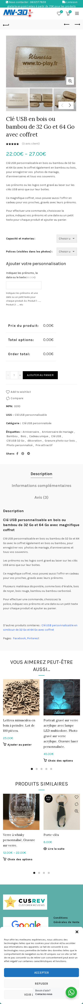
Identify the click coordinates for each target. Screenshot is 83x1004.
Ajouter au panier (40, 375)
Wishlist (61, 12)
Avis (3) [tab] (41, 497)
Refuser (41, 983)
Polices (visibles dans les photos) (28, 251)
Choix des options (60, 760)
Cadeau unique (38, 436)
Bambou (12, 436)
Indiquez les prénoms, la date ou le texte (22, 275)
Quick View (35, 696)
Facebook (19, 638)
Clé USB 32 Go (15, 440)
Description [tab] (41, 474)
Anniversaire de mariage (57, 432)
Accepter (41, 972)
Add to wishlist (21, 392)
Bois (23, 436)
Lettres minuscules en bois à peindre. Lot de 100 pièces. (19, 725)
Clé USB (56, 436)
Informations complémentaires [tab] (41, 485)
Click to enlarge (70, 81)
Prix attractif (43, 445)
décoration (34, 440)
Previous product (67, 25)
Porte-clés (51, 835)
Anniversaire (31, 432)
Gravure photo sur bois (60, 440)
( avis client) (31, 144)
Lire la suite (56, 848)
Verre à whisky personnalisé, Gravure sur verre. (19, 840)
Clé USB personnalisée (36, 423)
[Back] (6, 25)
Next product (77, 25)
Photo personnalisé (19, 445)
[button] (77, 932)
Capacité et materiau (20, 238)
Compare (17, 398)
